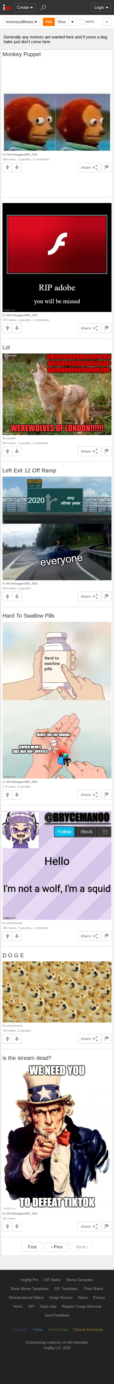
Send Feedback (57, 1315)
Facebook (19, 1330)
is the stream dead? (26, 1058)
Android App (58, 1330)
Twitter (37, 1330)
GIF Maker (52, 1280)
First (32, 1247)
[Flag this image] (107, 167)
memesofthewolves (23, 21)
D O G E (13, 955)
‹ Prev (57, 1247)
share (86, 167)
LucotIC (11, 438)
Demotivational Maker (26, 1297)
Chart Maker (93, 1289)
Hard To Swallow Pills (28, 616)
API (31, 1306)
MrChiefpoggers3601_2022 (22, 154)
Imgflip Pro (29, 1280)
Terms (18, 1306)
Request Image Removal (81, 1306)
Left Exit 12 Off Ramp (29, 470)
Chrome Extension (88, 1330)
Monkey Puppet (21, 54)
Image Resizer (60, 1297)
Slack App (48, 1306)
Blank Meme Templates (30, 1289)
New (62, 21)
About (82, 1297)
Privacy (99, 1297)
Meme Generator (79, 1280)
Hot (49, 21)
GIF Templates (66, 1289)
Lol (6, 347)
